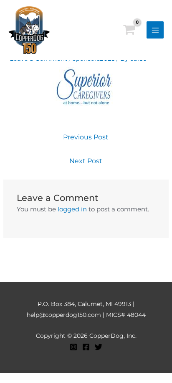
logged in (72, 209)
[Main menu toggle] (155, 30)
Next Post (85, 161)
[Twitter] (98, 347)
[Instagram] (73, 347)
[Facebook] (86, 347)
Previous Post (86, 137)
